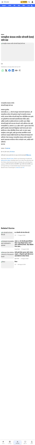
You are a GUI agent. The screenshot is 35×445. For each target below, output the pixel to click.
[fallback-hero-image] (7, 235)
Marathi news (10, 159)
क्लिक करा (28, 155)
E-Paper (9, 443)
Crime (29, 5)
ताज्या (9, 5)
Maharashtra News (5, 160)
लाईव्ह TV (25, 443)
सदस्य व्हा (8, 148)
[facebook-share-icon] (9, 71)
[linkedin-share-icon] (13, 71)
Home (3, 443)
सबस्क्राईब (25, 2)
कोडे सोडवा (12, 152)
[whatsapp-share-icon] (2, 71)
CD (2, 64)
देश (14, 5)
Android (18, 167)
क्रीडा (24, 5)
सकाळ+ (31, 443)
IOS (23, 167)
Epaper (4, 5)
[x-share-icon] (6, 71)
